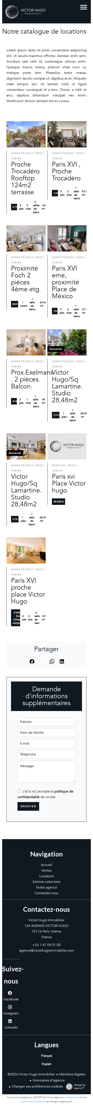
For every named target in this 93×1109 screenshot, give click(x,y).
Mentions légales (72, 1074)
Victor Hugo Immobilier (46, 920)
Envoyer (28, 806)
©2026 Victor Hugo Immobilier (31, 1074)
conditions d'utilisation (32, 1101)
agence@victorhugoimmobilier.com (46, 950)
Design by (80, 1086)
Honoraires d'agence (49, 1080)
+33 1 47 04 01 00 (46, 945)
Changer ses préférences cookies (37, 1086)
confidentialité (72, 1097)
